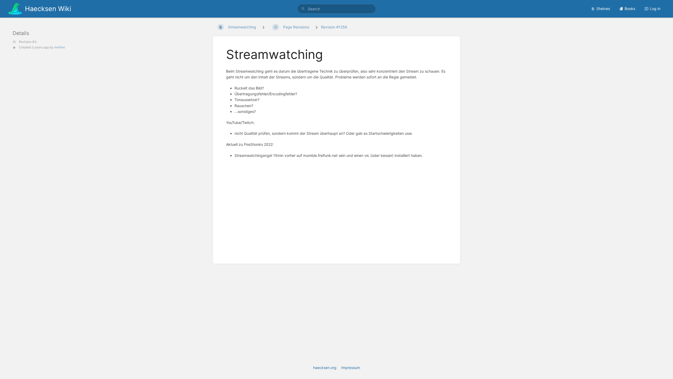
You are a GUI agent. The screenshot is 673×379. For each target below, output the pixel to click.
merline (59, 47)
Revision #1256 (334, 27)
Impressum (350, 367)
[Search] (303, 9)
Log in (655, 8)
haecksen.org (324, 367)
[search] (336, 9)
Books (630, 8)
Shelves (603, 8)
